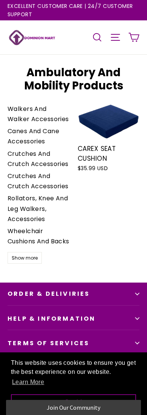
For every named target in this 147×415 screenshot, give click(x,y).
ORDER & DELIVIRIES (49, 293)
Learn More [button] (28, 382)
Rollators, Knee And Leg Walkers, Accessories (38, 208)
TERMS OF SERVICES (48, 343)
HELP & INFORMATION (52, 318)
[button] (73, 407)
